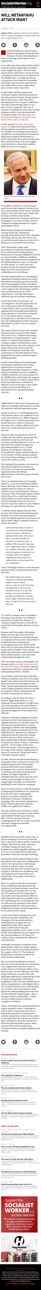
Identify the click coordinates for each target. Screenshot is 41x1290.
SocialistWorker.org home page (20, 1283)
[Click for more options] (37, 46)
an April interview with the (19, 665)
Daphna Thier (8, 11)
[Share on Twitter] (3, 46)
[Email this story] (26, 46)
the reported (17, 125)
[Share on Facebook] (15, 46)
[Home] (16, 3)
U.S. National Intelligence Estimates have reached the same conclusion (18, 117)
